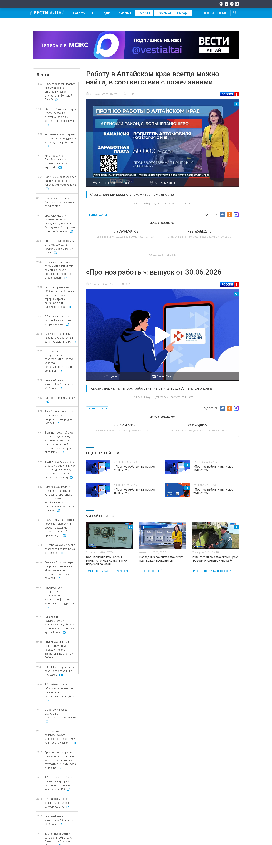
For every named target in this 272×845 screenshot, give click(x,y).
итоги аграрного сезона (217, 571)
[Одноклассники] (226, 4)
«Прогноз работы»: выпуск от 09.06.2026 (134, 491)
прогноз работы (97, 215)
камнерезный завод (99, 571)
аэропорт (122, 571)
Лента (42, 74)
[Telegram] (232, 4)
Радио (106, 13)
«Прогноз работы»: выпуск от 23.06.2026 (134, 468)
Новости (79, 13)
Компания (124, 13)
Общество (112, 376)
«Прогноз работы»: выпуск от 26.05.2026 (213, 491)
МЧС (195, 571)
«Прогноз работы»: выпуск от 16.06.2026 (213, 468)
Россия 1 (143, 13)
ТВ (93, 13)
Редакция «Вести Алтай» (114, 183)
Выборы (183, 13)
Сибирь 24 (164, 13)
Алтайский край (165, 183)
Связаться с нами (214, 12)
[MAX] (237, 4)
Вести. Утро (164, 376)
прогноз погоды (150, 571)
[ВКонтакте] (221, 4)
